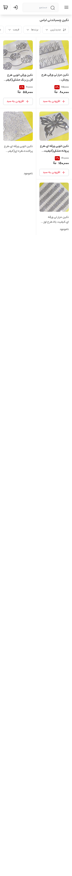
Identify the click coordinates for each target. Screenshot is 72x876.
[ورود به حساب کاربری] (16, 7)
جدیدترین (55, 29)
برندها (34, 29)
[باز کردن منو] (65, 7)
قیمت (16, 29)
